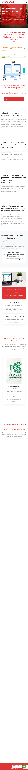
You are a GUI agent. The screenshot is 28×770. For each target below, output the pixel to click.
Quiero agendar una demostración (14, 99)
